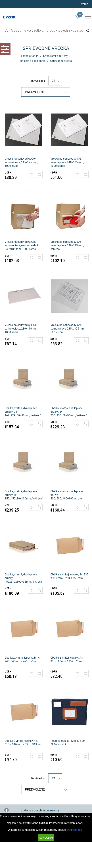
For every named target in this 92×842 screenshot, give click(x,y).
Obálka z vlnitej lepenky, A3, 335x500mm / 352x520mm (67, 659)
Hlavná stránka (29, 56)
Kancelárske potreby (55, 56)
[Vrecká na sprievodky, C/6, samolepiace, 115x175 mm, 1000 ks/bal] (23, 129)
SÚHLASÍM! (46, 837)
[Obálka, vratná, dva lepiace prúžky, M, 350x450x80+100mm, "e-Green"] (23, 462)
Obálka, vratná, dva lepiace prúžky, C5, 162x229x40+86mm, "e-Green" (23, 411)
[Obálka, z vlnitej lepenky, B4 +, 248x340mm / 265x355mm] (23, 628)
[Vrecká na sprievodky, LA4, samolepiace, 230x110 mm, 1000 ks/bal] (23, 296)
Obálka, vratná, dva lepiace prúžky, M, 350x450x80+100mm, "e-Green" (24, 494)
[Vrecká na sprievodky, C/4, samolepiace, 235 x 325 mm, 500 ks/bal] (69, 296)
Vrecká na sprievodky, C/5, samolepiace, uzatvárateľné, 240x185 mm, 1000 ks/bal (21, 245)
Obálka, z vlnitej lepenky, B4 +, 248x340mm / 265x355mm (22, 659)
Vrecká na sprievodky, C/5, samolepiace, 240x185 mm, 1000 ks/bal (67, 162)
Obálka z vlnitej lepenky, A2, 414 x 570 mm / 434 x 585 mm (23, 742)
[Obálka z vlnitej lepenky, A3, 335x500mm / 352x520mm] (69, 628)
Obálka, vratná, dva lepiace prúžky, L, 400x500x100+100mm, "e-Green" (66, 494)
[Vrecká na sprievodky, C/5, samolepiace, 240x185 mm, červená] (69, 213)
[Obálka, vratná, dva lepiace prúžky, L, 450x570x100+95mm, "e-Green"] (23, 545)
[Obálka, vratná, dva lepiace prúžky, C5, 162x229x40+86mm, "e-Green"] (23, 379)
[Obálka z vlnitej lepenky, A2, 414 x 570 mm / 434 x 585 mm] (23, 712)
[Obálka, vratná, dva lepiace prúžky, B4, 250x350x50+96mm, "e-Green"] (69, 379)
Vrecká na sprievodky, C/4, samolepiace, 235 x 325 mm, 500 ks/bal (67, 328)
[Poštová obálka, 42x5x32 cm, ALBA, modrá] (69, 712)
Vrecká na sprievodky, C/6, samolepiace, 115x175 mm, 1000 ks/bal (21, 162)
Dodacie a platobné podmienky (40, 810)
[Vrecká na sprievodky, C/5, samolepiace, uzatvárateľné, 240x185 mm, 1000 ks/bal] (23, 213)
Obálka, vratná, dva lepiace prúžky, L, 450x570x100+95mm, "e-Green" (24, 577)
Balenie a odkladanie (32, 60)
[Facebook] (6, 810)
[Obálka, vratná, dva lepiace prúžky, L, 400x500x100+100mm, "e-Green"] (69, 462)
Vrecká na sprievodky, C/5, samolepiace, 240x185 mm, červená (67, 245)
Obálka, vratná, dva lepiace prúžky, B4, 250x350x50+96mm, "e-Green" (68, 411)
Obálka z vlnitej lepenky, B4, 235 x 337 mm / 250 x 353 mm (69, 576)
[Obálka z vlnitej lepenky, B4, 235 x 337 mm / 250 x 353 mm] (69, 545)
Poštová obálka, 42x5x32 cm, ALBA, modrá (68, 742)
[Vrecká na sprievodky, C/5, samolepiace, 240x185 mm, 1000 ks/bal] (69, 129)
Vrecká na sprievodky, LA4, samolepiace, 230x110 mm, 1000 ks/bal (21, 328)
